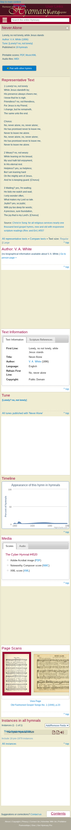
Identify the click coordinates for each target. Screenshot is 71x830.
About (7, 821)
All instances (9, 743)
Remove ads (8, 7)
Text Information (14, 339)
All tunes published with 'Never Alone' (22, 413)
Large (6, 242)
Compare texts (38, 238)
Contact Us (35, 821)
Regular (64, 238)
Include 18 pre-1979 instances (17, 738)
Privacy (25, 821)
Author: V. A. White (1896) (15, 39)
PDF (22, 55)
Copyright (16, 821)
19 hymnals (22, 47)
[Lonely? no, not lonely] (14, 400)
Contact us (35, 814)
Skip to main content (10, 2)
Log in (50, 12)
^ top (66, 242)
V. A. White (35, 361)
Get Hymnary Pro (44, 825)
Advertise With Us (48, 821)
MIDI (16, 59)
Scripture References (40, 339)
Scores (9, 546)
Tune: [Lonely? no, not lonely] (17, 43)
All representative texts (14, 238)
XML (26, 570)
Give (34, 825)
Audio (22, 546)
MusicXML (31, 55)
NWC (46, 565)
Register (62, 12)
